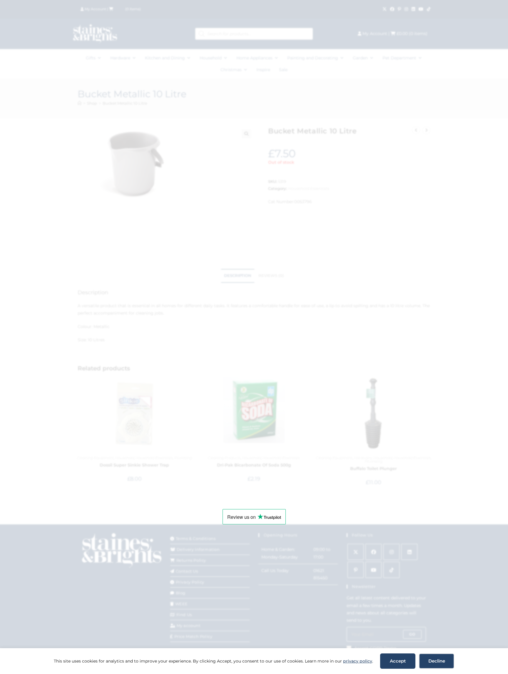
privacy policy (357, 661)
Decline (436, 661)
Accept (398, 661)
